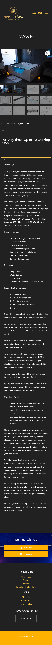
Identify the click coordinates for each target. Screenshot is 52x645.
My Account (26, 600)
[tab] (26, 159)
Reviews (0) (9, 165)
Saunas (26, 580)
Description (9, 160)
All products (26, 577)
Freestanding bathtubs (26, 587)
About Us (26, 597)
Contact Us (26, 619)
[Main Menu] (46, 13)
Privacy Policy (26, 604)
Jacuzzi (26, 584)
